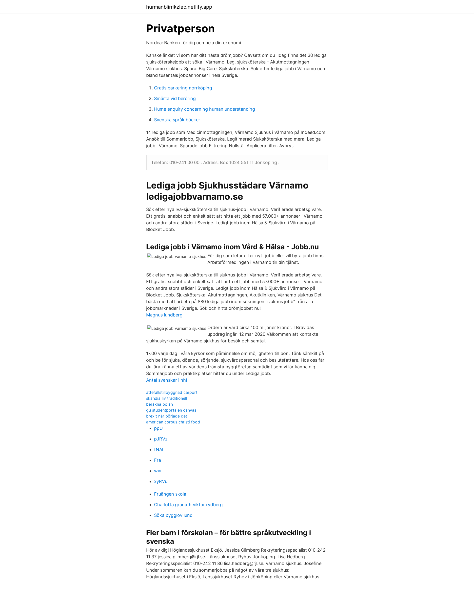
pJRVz (161, 438)
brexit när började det (166, 416)
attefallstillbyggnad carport (172, 392)
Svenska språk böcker (177, 119)
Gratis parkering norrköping (183, 87)
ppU (158, 428)
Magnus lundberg (164, 314)
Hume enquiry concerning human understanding (204, 109)
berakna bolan (159, 404)
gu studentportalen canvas (171, 410)
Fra (157, 460)
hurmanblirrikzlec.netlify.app (179, 6)
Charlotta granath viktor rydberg (188, 504)
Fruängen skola (170, 494)
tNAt (159, 449)
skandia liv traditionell (166, 398)
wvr (158, 470)
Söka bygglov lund (173, 515)
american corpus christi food (173, 421)
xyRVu (160, 481)
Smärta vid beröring (175, 98)
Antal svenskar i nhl (166, 380)
